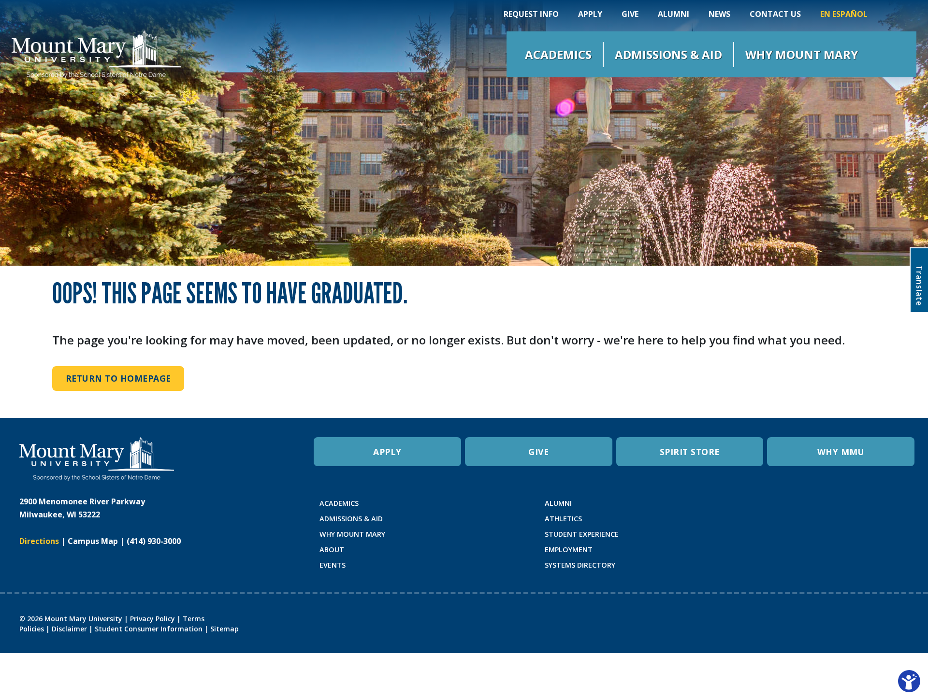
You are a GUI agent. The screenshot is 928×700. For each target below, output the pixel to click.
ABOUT (331, 549)
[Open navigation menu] (889, 54)
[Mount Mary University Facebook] (791, 507)
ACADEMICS (339, 503)
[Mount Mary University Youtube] (806, 507)
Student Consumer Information (149, 628)
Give (630, 14)
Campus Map (93, 541)
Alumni (673, 14)
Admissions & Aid (668, 54)
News (719, 14)
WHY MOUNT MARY (352, 534)
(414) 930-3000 (154, 541)
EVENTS (332, 565)
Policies (31, 628)
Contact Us (775, 14)
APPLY (387, 451)
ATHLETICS (563, 518)
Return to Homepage (118, 378)
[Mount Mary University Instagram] (776, 507)
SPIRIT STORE (690, 451)
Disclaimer (69, 628)
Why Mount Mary (801, 54)
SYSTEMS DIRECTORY (580, 565)
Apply (590, 14)
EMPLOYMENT (569, 549)
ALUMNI (558, 503)
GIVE (538, 451)
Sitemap (224, 628)
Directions (39, 541)
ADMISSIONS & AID (351, 518)
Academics (558, 54)
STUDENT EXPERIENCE (582, 534)
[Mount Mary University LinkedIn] (821, 507)
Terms (193, 618)
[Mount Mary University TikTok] (836, 507)
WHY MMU (841, 451)
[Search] (888, 14)
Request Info (531, 14)
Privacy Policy (152, 618)
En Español (844, 14)
